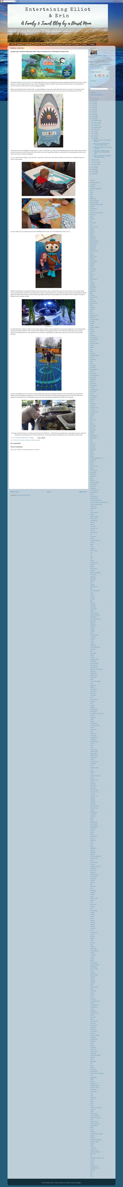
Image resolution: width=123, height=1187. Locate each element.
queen (92, 896)
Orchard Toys (94, 808)
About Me (19, 44)
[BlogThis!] (39, 438)
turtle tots (92, 1109)
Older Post (83, 492)
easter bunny (93, 470)
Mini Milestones (94, 741)
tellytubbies (93, 1061)
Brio (91, 311)
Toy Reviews (93, 1091)
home (91, 633)
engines (92, 480)
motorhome (93, 757)
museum (92, 771)
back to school (94, 251)
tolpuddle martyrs (95, 1085)
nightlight (92, 800)
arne (91, 220)
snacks (92, 993)
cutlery (92, 415)
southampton (93, 1007)
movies (92, 759)
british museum (94, 315)
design (92, 434)
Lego (91, 683)
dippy (91, 452)
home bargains (94, 635)
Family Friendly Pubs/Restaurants (99, 502)
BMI (91, 293)
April (95, 138)
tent (91, 1063)
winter (92, 1162)
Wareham (92, 1131)
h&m (91, 600)
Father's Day (93, 518)
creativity (92, 405)
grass (91, 592)
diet (91, 440)
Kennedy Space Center (96, 669)
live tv (91, 697)
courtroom (93, 397)
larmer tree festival (95, 681)
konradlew (67, 1182)
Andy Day (92, 214)
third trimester (94, 1071)
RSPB (91, 938)
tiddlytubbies (93, 1077)
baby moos (93, 238)
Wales (92, 1127)
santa (91, 940)
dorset (22, 440)
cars (91, 349)
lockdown (92, 701)
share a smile (93, 968)
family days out (94, 496)
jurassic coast (94, 665)
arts (91, 224)
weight (92, 1143)
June (95, 133)
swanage (92, 1041)
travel (91, 1105)
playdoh (92, 854)
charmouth (93, 359)
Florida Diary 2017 (95, 540)
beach (92, 267)
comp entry (93, 383)
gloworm (92, 580)
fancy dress (93, 508)
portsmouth (93, 870)
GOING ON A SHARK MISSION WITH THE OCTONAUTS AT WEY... (101, 152)
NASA (91, 777)
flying (91, 544)
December (96, 120)
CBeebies (92, 353)
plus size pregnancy (95, 856)
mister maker (93, 749)
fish (91, 534)
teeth (91, 1059)
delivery (92, 431)
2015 (93, 171)
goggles (92, 584)
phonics (92, 832)
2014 (93, 173)
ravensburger (93, 910)
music (91, 773)
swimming (93, 1047)
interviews (93, 649)
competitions (93, 385)
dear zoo (92, 428)
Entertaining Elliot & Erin (99, 55)
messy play (93, 735)
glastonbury (93, 578)
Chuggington (93, 369)
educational (93, 476)
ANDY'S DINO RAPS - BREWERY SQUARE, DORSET (102, 156)
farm (91, 510)
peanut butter (93, 824)
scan (91, 944)
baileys (92, 255)
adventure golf (94, 202)
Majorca (92, 721)
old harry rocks (94, 806)
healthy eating (94, 613)
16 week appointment (96, 188)
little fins (92, 687)
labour (92, 679)
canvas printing (94, 343)
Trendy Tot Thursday (95, 1107)
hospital (92, 639)
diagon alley (93, 438)
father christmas (94, 516)
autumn (92, 230)
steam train (93, 1029)
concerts (92, 387)
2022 (93, 109)
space (92, 1009)
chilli (91, 361)
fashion (92, 514)
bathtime (92, 263)
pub (91, 884)
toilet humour (93, 1083)
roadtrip (92, 924)
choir (91, 363)
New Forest (93, 785)
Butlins (92, 329)
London (92, 705)
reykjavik (92, 922)
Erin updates (93, 484)
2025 (93, 103)
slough (92, 989)
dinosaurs (93, 448)
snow (91, 997)
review (92, 918)
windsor (92, 1160)
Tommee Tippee (94, 1087)
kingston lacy (93, 675)
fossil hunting (93, 550)
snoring (92, 995)
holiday (92, 629)
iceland (92, 643)
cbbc (91, 351)
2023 (93, 107)
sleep (91, 985)
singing (92, 978)
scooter (92, 956)
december (93, 429)
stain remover (94, 1021)
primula (92, 882)
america (92, 210)
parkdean (92, 816)
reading (92, 912)
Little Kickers (93, 689)
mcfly (91, 731)
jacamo (92, 655)
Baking (92, 259)
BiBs (91, 277)
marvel (92, 727)
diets (91, 442)
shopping (92, 973)
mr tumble (93, 763)
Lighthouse (93, 685)
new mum (93, 787)
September (97, 127)
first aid (92, 530)
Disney (92, 454)
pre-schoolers (94, 876)
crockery (92, 409)
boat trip (92, 295)
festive (92, 524)
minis (91, 745)
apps (91, 216)
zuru (91, 1176)
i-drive (92, 641)
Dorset (44, 44)
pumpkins (92, 890)
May (95, 136)
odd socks (93, 804)
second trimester (94, 964)
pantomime (93, 814)
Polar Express (94, 858)
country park (93, 395)
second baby (93, 962)
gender (92, 566)
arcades (92, 218)
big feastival (93, 279)
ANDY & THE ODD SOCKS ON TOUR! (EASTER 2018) (101, 144)
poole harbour (94, 862)
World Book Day (94, 1168)
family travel (93, 506)
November (96, 122)
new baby (92, 783)
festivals (92, 522)
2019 (93, 116)
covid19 (92, 399)
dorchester (93, 460)
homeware (93, 637)
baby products (94, 242)
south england (94, 1005)
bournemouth (93, 303)
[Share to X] (41, 438)
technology (93, 1053)
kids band (92, 671)
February (96, 162)
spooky (92, 1015)
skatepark (93, 981)
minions (92, 743)
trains (91, 1101)
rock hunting (93, 932)
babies (92, 232)
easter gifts (93, 472)
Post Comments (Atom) (24, 495)
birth (91, 281)
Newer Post (14, 492)
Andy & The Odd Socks (55, 44)
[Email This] (38, 438)
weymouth (37, 440)
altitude (92, 206)
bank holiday (93, 261)
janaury (92, 657)
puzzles (92, 894)
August (96, 129)
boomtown (93, 301)
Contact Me (28, 44)
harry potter (93, 609)
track (91, 1095)
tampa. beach (94, 1051)
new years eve (94, 791)
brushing (92, 321)
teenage (92, 1057)
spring (92, 1019)
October (96, 125)
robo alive (93, 928)
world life (92, 1170)
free (91, 552)
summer (92, 1033)
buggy (92, 325)
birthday (92, 283)
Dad (91, 417)
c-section (92, 331)
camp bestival (94, 337)
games (92, 560)
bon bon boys (94, 297)
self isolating (93, 966)
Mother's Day (93, 755)
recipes (92, 914)
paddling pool (93, 812)
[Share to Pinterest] (44, 438)
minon (92, 747)
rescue (92, 916)
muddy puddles (94, 767)
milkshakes (93, 739)
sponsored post (94, 1013)
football (92, 548)
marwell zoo (93, 729)
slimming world (94, 987)
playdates (92, 852)
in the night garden (95, 647)
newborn (92, 798)
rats (91, 908)
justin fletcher (93, 667)
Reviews (76, 44)
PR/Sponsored (94, 874)
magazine (93, 717)
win (91, 1156)
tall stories (93, 1049)
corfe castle (93, 391)
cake (91, 333)
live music (93, 693)
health (92, 611)
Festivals (84, 44)
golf (91, 588)
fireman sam (93, 528)
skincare (92, 983)
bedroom (92, 271)
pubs (91, 888)
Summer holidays (95, 1035)
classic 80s (93, 377)
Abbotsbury (93, 198)
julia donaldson (94, 663)
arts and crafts (94, 226)
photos (92, 838)
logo (91, 703)
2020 (93, 114)
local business (94, 699)
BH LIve (92, 275)
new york (92, 793)
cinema (92, 371)
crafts (91, 401)
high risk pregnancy (95, 619)
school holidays (94, 950)
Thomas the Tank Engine (97, 1073)
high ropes (93, 621)
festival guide (93, 520)
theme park (93, 1069)
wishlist (92, 1164)
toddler (92, 1081)
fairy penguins (94, 492)
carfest (92, 347)
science (92, 952)
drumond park (94, 466)
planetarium (93, 848)
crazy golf (92, 403)
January (96, 164)
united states (93, 1113)
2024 (93, 105)
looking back (93, 711)
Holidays (92, 44)
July (95, 131)
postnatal (92, 872)
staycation (93, 1027)
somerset (92, 999)
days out (92, 424)
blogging (92, 285)
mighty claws (93, 737)
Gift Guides (93, 574)
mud (91, 765)
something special (95, 1001)
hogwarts (92, 627)
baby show (93, 244)
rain (91, 902)
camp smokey (94, 339)
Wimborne (93, 1153)
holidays (92, 631)
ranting (92, 906)
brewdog (92, 307)
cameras (92, 335)
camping (92, 341)
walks (91, 1129)
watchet (92, 1135)
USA (91, 1119)
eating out (93, 474)
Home (12, 44)
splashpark (93, 1011)
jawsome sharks (94, 659)
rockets (92, 934)
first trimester (93, 532)
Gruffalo (92, 598)
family (91, 494)
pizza (91, 846)
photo (91, 834)
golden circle (93, 586)
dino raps (92, 444)
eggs (91, 478)
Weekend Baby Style (95, 1139)
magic (92, 719)
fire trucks (93, 526)
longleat (92, 707)
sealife (32, 440)
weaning (92, 1137)
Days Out (37, 44)
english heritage (94, 482)
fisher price (93, 536)
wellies (92, 1145)
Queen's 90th (93, 898)
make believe (93, 723)
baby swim (93, 246)
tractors (92, 1099)
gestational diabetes (95, 572)
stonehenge (93, 1031)
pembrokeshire (94, 826)
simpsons (92, 976)
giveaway (92, 576)
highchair (92, 623)
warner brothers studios (96, 1133)
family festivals (94, 498)
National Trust (94, 779)
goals (91, 582)
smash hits (93, 991)
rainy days (93, 904)
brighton (92, 309)
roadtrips (92, 926)
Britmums (92, 317)
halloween (93, 604)
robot (91, 930)
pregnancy (93, 878)
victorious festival (94, 1123)
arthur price (93, 222)
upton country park (95, 1117)
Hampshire (93, 606)
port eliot (92, 864)
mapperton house (95, 725)
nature (92, 781)
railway (92, 900)
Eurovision (93, 488)
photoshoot (93, 840)
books (92, 299)
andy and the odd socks (96, 212)
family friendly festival (96, 500)
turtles (92, 1111)
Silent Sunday (94, 975)
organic (92, 810)
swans (92, 1043)
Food (91, 546)
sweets (92, 1045)
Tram (91, 1103)
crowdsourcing (94, 411)
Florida (92, 538)
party (91, 820)
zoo (91, 1174)
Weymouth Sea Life (28, 82)
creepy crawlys (94, 407)
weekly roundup (94, 1141)
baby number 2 (94, 240)
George (92, 570)
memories (93, 733)
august (92, 228)
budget (92, 323)
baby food (93, 236)
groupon (92, 596)
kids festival (93, 673)
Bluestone (93, 291)
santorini (92, 942)
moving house (94, 761)
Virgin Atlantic (93, 1125)
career (92, 345)
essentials (93, 486)
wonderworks (93, 1166)
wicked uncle (93, 1149)
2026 (93, 101)
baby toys (92, 249)
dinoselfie (92, 450)
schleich (92, 946)
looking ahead (94, 709)
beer (91, 273)
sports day (93, 1017)
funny (91, 556)
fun (91, 554)
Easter (92, 468)
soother (92, 1003)
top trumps (93, 1089)
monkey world (94, 751)
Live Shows (68, 44)
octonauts (27, 440)
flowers (92, 542)
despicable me (94, 436)
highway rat (93, 625)
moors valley (93, 753)
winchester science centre (97, 1158)
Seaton (92, 960)
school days (93, 948)
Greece (92, 594)
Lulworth (92, 715)
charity (92, 357)
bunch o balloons (94, 327)
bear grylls (93, 269)
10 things (92, 186)
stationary (93, 1023)
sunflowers (93, 1037)
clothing (92, 381)
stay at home (93, 1025)
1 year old (93, 184)
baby (91, 234)
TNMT (92, 1079)
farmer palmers (94, 512)
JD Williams (93, 661)
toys (91, 1093)
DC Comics (93, 426)
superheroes (93, 1039)
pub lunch (93, 886)
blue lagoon (93, 287)
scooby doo (93, 954)
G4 (91, 558)
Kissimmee (93, 677)
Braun (92, 305)
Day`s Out (17, 440)
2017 (93, 167)
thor (91, 1075)
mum (91, 769)
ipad (91, 651)
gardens (92, 564)
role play (92, 936)
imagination (93, 645)
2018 (93, 118)
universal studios (94, 1115)
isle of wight (93, 653)
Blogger (79, 1182)
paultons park (94, 822)
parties (92, 818)
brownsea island (94, 319)
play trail (92, 850)
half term (92, 602)
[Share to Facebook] (43, 438)
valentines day (94, 1121)
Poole (91, 860)
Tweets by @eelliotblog (96, 94)
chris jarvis (93, 365)
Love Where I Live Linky (96, 713)
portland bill (93, 868)
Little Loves (93, 691)
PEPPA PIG (93, 828)
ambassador (93, 208)
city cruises (93, 373)
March (95, 160)
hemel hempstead (95, 615)
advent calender (94, 200)
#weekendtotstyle (95, 182)
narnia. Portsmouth (95, 775)
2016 (93, 169)
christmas (92, 367)
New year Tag (94, 789)
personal (92, 830)
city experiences (94, 375)
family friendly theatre (96, 504)
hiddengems (93, 617)
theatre (92, 1067)
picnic (91, 842)
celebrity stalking (94, 355)
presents (92, 880)
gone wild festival (94, 590)
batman (92, 265)
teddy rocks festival (95, 1055)
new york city (93, 796)
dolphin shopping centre (96, 458)
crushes (92, 413)
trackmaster (93, 1097)
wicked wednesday (95, 1151)
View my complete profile (97, 68)
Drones (92, 464)
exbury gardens (94, 490)
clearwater (93, 379)
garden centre (94, 562)
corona (92, 393)
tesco (91, 1065)
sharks (92, 971)
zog (91, 1172)
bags (91, 253)
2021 (93, 112)
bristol (92, 313)
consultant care (94, 389)
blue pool (92, 289)
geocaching (93, 568)
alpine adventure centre (96, 204)
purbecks (92, 892)
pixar (91, 844)
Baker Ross (93, 257)
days (91, 421)
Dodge (92, 456)
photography (93, 836)
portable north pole (95, 866)
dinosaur (92, 446)
